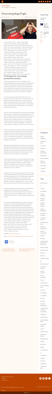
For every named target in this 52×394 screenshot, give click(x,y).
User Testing (43, 165)
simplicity (42, 341)
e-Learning (42, 145)
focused (42, 280)
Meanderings (43, 155)
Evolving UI (42, 148)
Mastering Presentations (14, 233)
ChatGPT (42, 235)
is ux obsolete (43, 295)
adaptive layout (44, 183)
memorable (43, 314)
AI (40, 185)
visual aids (42, 361)
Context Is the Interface (43, 19)
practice (42, 328)
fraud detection (43, 282)
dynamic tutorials (44, 250)
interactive (42, 290)
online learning (43, 317)
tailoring (42, 347)
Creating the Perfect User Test (46, 33)
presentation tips (44, 338)
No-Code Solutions (44, 158)
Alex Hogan (6, 5)
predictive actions (44, 331)
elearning (42, 255)
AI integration (43, 191)
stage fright (30, 236)
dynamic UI (43, 253)
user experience (44, 350)
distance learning (44, 247)
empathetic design (44, 258)
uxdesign (42, 358)
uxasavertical (43, 355)
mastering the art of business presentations (44, 310)
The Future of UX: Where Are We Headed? (46, 25)
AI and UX (42, 188)
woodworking (43, 363)
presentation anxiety (22, 236)
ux (40, 352)
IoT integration (43, 292)
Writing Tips (43, 171)
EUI (41, 261)
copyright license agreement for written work (44, 243)
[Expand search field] (2, 1)
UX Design (42, 168)
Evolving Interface (44, 264)
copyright (42, 238)
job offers (42, 298)
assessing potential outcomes (42, 204)
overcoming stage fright (11, 236)
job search (42, 301)
